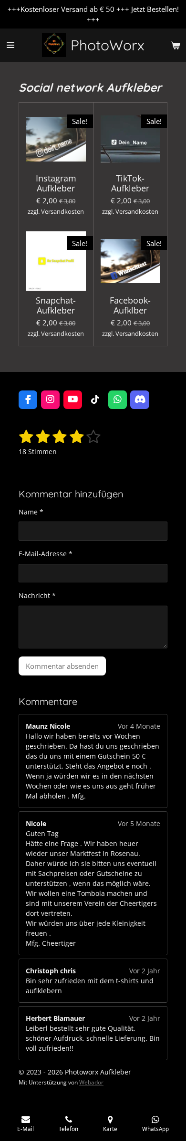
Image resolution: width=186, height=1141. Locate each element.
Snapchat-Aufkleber (56, 305)
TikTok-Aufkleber (130, 183)
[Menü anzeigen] (10, 45)
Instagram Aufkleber (56, 183)
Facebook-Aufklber (130, 305)
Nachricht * (37, 595)
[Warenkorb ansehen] (175, 45)
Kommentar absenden (62, 666)
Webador (91, 1082)
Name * (31, 511)
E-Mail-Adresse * (45, 553)
